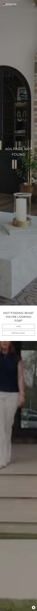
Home (18, 326)
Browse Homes (18, 333)
